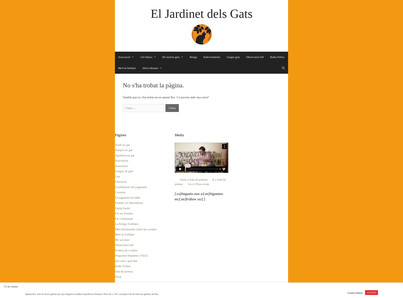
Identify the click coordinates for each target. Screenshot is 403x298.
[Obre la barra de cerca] (283, 68)
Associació (124, 57)
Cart (117, 176)
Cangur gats (233, 57)
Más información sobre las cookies (135, 229)
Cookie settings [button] (355, 292)
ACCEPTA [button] (371, 292)
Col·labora (146, 57)
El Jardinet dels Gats (202, 13)
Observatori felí (255, 57)
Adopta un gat (123, 150)
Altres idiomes (150, 68)
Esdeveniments (211, 57)
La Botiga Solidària (126, 224)
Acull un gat (122, 144)
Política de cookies (126, 250)
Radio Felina (277, 57)
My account (122, 239)
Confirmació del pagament (131, 187)
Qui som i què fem (126, 261)
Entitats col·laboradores (129, 202)
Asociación (121, 160)
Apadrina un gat (124, 155)
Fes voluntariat (124, 218)
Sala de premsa (124, 271)
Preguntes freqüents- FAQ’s (131, 255)
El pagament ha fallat (127, 197)
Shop (118, 276)
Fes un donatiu (124, 213)
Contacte (120, 192)
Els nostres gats (171, 57)
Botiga (193, 57)
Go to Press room (198, 184)
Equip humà (122, 208)
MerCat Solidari (127, 68)
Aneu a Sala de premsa (193, 179)
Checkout (121, 181)
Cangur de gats (124, 171)
